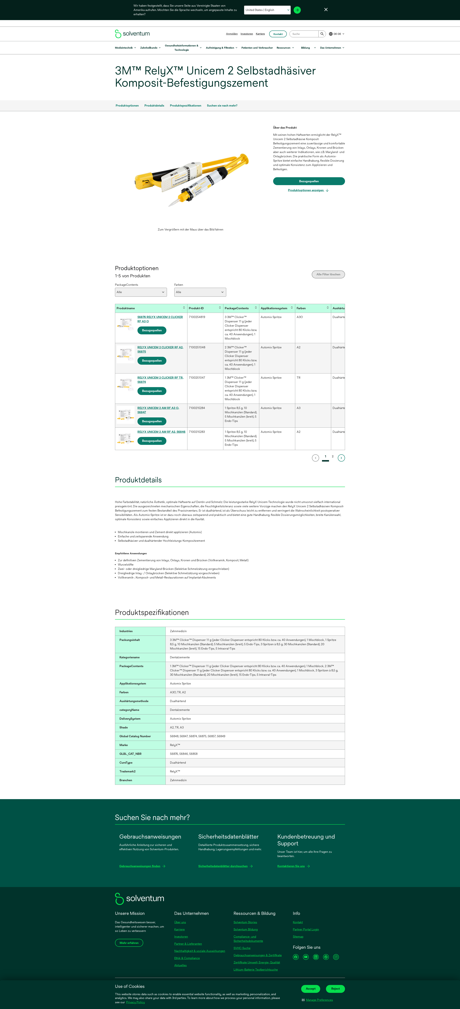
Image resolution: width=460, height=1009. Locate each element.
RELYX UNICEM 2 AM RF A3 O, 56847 (158, 410)
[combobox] (308, 34)
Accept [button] (311, 988)
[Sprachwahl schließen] (326, 9)
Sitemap (298, 936)
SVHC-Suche (242, 948)
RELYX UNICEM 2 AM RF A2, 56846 (161, 432)
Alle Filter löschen (328, 274)
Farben (178, 284)
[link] (316, 458)
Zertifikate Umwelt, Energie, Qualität (257, 962)
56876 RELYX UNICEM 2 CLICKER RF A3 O (160, 319)
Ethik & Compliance (187, 958)
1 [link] (325, 456)
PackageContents (126, 284)
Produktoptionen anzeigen (306, 190)
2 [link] (333, 456)
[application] (190, 176)
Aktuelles (180, 965)
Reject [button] (335, 988)
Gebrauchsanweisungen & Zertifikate (258, 955)
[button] (317, 1000)
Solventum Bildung (246, 929)
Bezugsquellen (152, 330)
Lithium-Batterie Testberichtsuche (256, 969)
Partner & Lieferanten (188, 944)
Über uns (180, 922)
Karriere (260, 33)
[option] (190, 179)
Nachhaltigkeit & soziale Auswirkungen (199, 951)
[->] (297, 10)
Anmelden (232, 33)
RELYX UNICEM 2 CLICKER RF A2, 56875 (160, 349)
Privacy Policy (135, 1002)
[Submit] (322, 34)
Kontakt (298, 922)
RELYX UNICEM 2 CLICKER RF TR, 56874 (160, 380)
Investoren (247, 33)
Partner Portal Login (306, 929)
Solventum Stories (245, 922)
